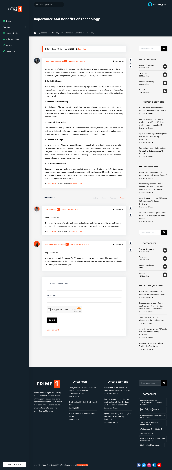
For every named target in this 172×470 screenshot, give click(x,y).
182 (58, 209)
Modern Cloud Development (151, 445)
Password (51, 295)
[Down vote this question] (130, 66)
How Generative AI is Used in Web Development (152, 439)
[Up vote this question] (130, 59)
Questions (7, 27)
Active (95, 198)
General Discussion (146, 65)
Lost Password (53, 329)
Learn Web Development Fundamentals (149, 410)
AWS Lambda (146, 429)
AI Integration (146, 434)
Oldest (121, 198)
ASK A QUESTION (14, 464)
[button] (156, 4)
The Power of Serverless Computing (149, 423)
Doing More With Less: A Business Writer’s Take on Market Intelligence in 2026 (82, 390)
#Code (158, 429)
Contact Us (10, 51)
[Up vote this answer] (130, 208)
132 (67, 244)
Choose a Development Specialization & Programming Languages (151, 402)
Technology (54, 32)
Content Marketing (146, 81)
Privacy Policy (82, 465)
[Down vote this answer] (130, 215)
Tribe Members (12, 39)
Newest (113, 198)
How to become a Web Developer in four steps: (152, 416)
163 (66, 61)
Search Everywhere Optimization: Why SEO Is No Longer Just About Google (152, 151)
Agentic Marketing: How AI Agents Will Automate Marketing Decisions (153, 136)
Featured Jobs (12, 33)
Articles (9, 45)
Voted (104, 198)
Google (142, 90)
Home (8, 21)
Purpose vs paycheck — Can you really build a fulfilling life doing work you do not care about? (152, 122)
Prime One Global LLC (50, 465)
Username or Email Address (58, 284)
